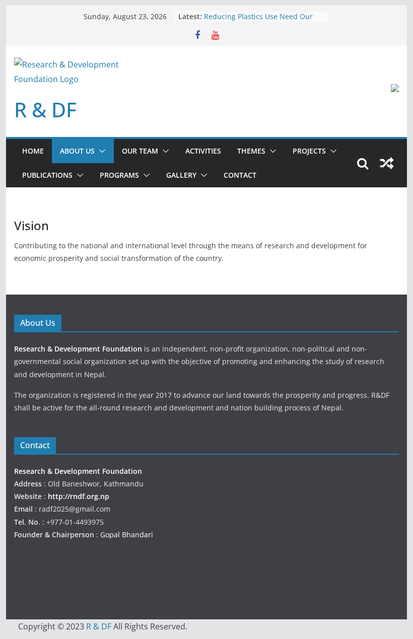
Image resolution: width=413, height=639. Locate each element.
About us (77, 151)
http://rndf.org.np (78, 496)
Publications (47, 175)
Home (33, 151)
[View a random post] (387, 163)
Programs (119, 175)
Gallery (181, 175)
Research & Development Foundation (79, 348)
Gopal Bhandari (126, 534)
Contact (240, 175)
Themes (251, 151)
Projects (309, 151)
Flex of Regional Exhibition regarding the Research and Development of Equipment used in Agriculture (264, 21)
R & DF (45, 109)
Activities (203, 151)
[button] (100, 151)
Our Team (140, 151)
